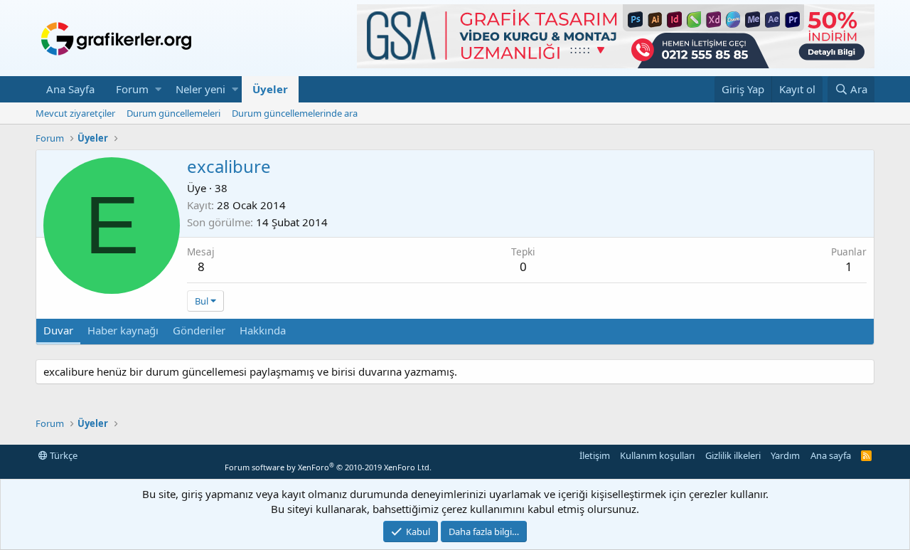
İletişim (594, 455)
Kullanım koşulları (657, 455)
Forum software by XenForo (328, 467)
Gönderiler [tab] (199, 330)
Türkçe (62, 455)
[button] (158, 89)
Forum (132, 89)
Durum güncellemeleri (173, 113)
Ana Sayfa (70, 89)
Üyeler (270, 89)
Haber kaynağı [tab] (123, 330)
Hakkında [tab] (263, 330)
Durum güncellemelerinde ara (295, 113)
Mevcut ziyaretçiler (75, 113)
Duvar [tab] (58, 330)
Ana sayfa (830, 455)
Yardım (785, 455)
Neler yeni (200, 89)
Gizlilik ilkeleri (733, 455)
